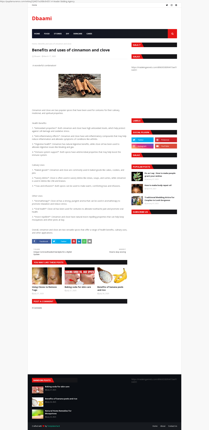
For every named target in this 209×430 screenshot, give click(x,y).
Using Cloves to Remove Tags (44, 288)
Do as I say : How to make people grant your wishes (160, 174)
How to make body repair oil (158, 185)
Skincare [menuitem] (77, 33)
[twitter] (167, 5)
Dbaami (42, 18)
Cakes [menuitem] (89, 33)
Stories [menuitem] (58, 33)
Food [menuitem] (47, 33)
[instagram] (171, 5)
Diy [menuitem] (67, 33)
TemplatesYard (53, 426)
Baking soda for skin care (78, 287)
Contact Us (172, 426)
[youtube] (166, 146)
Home (34, 5)
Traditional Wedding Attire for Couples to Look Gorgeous (159, 198)
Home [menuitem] (37, 33)
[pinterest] (176, 5)
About (162, 426)
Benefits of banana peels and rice (110, 288)
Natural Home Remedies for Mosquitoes (58, 412)
